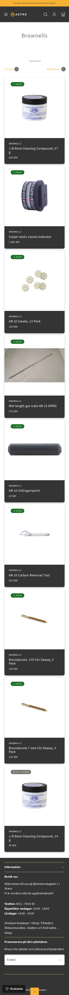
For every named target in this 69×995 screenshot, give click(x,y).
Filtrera (9, 69)
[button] (5, 14)
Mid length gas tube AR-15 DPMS (33, 404)
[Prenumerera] (60, 960)
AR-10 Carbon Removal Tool (29, 573)
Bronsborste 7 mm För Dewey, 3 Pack (32, 748)
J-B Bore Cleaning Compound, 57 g (33, 149)
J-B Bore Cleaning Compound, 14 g (33, 836)
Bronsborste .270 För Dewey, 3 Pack (31, 660)
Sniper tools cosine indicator (30, 235)
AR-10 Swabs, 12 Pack (25, 319)
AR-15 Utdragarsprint (24, 489)
